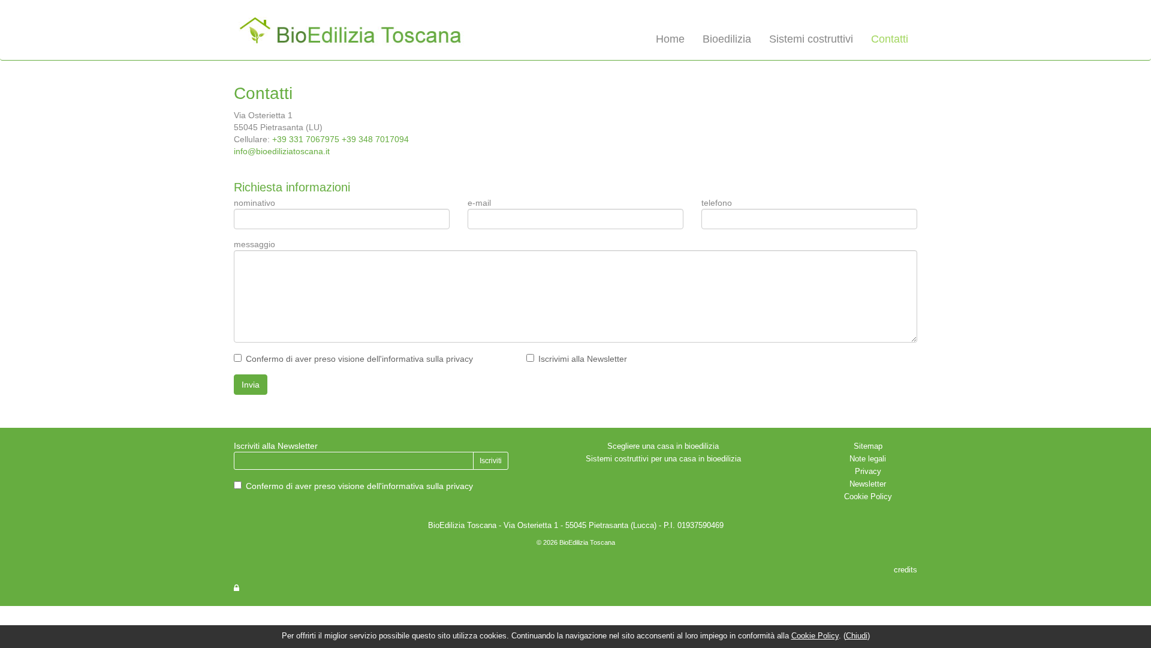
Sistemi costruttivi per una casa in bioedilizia (663, 459)
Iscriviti (491, 461)
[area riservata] (236, 588)
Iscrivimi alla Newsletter (582, 359)
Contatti (889, 39)
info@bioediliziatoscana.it (282, 151)
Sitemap (868, 446)
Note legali (867, 459)
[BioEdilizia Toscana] (354, 32)
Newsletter (867, 484)
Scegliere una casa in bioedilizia (663, 446)
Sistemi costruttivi (811, 39)
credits (905, 570)
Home (670, 39)
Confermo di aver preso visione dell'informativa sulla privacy (359, 359)
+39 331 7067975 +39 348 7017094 (340, 139)
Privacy (868, 471)
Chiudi (856, 636)
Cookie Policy (868, 497)
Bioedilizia (727, 39)
